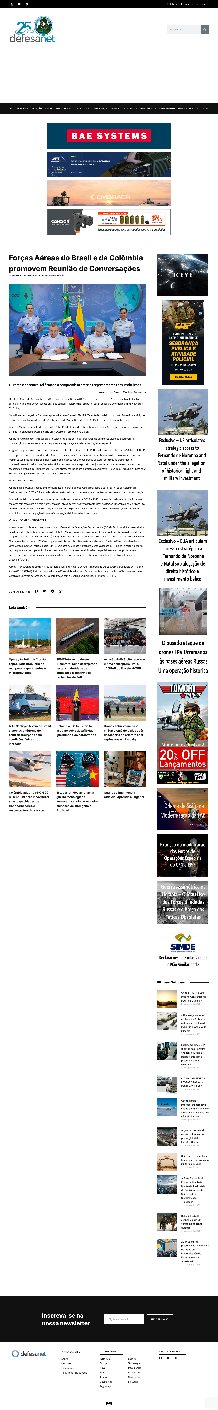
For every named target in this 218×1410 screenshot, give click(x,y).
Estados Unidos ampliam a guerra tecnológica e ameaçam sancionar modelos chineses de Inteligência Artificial (77, 801)
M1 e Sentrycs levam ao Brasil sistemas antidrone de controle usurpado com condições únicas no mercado (30, 735)
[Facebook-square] (12, 4)
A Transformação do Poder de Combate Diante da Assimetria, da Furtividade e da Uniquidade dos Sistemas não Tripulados (193, 1190)
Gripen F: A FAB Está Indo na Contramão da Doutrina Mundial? (193, 996)
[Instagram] (26, 4)
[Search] (205, 29)
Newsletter (185, 108)
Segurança (100, 108)
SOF (58, 108)
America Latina (49, 275)
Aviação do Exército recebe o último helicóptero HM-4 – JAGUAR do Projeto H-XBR (124, 664)
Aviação (37, 108)
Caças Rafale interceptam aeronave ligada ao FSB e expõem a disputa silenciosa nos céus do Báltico (195, 1108)
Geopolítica (82, 108)
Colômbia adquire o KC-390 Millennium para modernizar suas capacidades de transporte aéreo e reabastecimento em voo (29, 801)
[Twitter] (19, 4)
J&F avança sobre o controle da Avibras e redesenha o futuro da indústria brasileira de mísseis (193, 1023)
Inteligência (148, 108)
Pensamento (167, 108)
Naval (48, 108)
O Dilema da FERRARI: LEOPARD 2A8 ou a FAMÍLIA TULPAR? (193, 1082)
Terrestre (21, 108)
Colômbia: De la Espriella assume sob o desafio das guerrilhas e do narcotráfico (76, 730)
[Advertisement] (109, 69)
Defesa (115, 108)
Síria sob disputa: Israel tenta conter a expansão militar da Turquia (195, 1160)
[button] (36, 591)
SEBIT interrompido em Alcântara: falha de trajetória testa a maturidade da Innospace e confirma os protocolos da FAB (76, 668)
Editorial (202, 108)
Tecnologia (130, 108)
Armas (68, 108)
